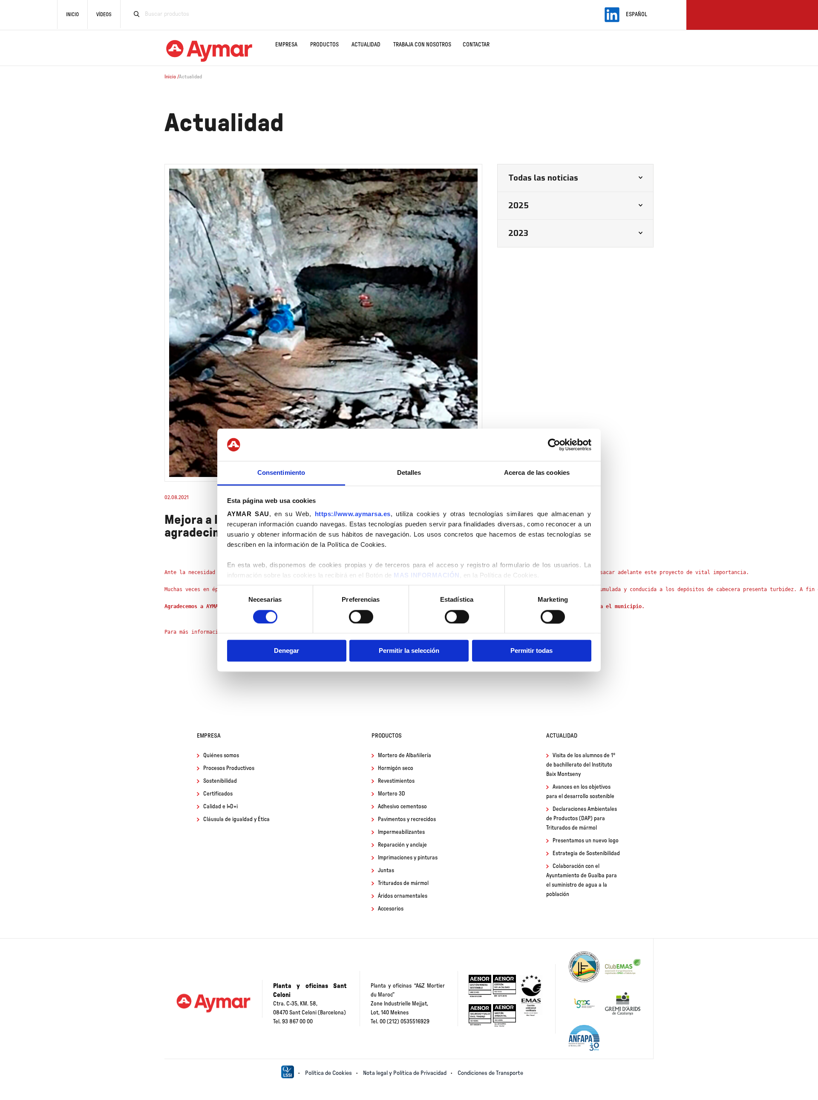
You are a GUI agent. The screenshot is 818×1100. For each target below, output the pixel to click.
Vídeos (104, 14)
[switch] (361, 616)
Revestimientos (396, 781)
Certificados (218, 794)
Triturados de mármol (403, 883)
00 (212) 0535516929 (404, 1022)
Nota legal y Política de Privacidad (404, 1073)
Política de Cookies (328, 1073)
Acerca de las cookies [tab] (537, 473)
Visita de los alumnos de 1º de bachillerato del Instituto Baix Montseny (580, 765)
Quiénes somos (221, 755)
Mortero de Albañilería (404, 755)
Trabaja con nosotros (422, 45)
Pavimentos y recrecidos (407, 819)
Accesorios (390, 909)
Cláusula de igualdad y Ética (236, 819)
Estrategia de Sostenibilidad (586, 853)
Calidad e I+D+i (220, 807)
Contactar (476, 45)
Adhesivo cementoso (402, 807)
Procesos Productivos (228, 768)
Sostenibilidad (220, 781)
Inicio (72, 14)
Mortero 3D (391, 794)
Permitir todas (531, 651)
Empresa (286, 45)
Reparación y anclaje (402, 845)
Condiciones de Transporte (490, 1073)
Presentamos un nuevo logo (586, 841)
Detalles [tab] (409, 473)
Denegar (286, 651)
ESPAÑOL (636, 14)
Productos (324, 45)
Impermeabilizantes (401, 832)
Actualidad (365, 45)
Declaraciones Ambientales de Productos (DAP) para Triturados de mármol (581, 819)
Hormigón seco (395, 768)
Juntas (386, 870)
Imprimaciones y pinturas (408, 858)
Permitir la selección (409, 651)
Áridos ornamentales (402, 896)
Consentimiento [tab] (281, 473)
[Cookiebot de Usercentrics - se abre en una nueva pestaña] (554, 444)
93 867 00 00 (297, 1022)
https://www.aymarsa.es (353, 514)
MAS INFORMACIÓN (427, 575)
